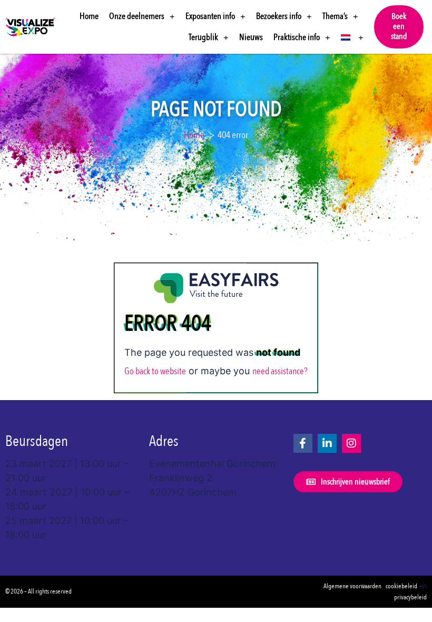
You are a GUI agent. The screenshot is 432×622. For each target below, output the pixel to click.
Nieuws (251, 37)
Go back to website (155, 371)
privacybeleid (410, 597)
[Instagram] (351, 443)
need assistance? (280, 371)
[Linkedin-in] (327, 443)
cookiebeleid (401, 586)
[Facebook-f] (302, 443)
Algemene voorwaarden (352, 586)
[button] (399, 26)
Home (89, 16)
